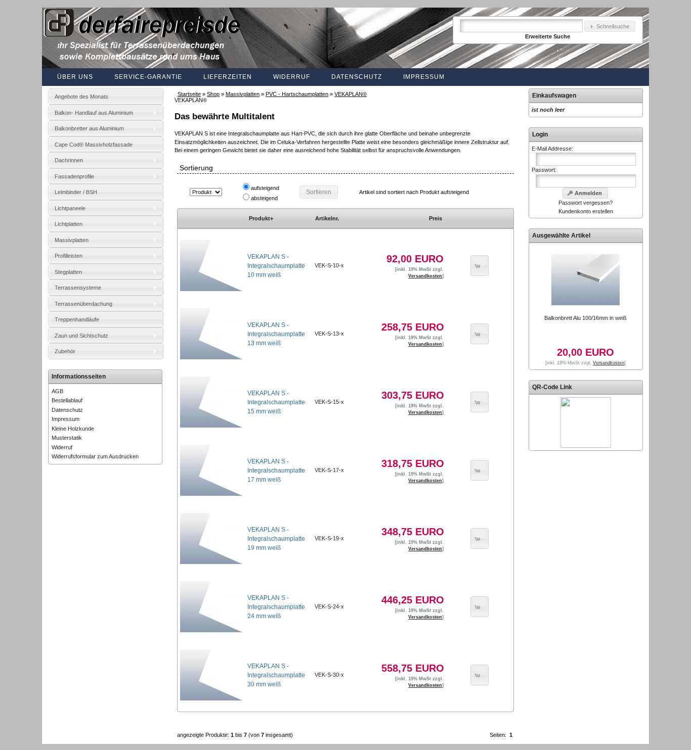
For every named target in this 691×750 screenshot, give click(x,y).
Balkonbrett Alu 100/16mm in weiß (585, 318)
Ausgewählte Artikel (561, 235)
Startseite (189, 94)
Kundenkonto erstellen (585, 211)
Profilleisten (68, 256)
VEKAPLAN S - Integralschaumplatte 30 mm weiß (276, 675)
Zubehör (65, 351)
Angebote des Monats (81, 96)
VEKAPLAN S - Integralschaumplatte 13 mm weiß (276, 334)
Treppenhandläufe (77, 319)
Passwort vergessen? (585, 203)
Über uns (75, 76)
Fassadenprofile (74, 176)
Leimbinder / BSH (76, 192)
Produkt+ (261, 218)
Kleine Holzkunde (73, 429)
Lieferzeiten (227, 76)
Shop (213, 94)
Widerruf (291, 76)
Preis (435, 218)
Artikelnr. (327, 218)
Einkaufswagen (554, 95)
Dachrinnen (69, 160)
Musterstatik (67, 438)
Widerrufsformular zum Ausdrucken (95, 456)
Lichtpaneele (70, 208)
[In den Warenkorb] (479, 265)
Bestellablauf (67, 400)
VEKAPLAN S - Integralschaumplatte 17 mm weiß (276, 470)
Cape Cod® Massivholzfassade (94, 145)
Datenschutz (356, 76)
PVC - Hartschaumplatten (297, 94)
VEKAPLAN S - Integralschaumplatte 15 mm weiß (276, 402)
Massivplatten (243, 94)
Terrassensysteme (78, 288)
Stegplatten (68, 272)
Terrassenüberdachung (83, 304)
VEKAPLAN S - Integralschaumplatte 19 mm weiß (276, 538)
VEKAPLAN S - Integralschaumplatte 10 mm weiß (276, 265)
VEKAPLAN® (350, 94)
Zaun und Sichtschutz (81, 336)
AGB (57, 391)
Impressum (424, 76)
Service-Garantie (148, 76)
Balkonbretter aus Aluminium (89, 128)
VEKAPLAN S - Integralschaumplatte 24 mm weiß (276, 607)
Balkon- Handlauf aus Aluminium (94, 113)
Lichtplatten (68, 224)
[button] (609, 26)
